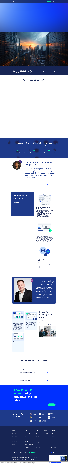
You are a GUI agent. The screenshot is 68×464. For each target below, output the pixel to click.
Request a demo (49, 1)
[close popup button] (66, 455)
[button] (24, 461)
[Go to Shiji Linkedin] (51, 452)
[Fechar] (67, 462)
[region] (34, 462)
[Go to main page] (13, 1)
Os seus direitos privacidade (47, 462)
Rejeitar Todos (53, 462)
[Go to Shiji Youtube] (53, 452)
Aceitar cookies (59, 462)
